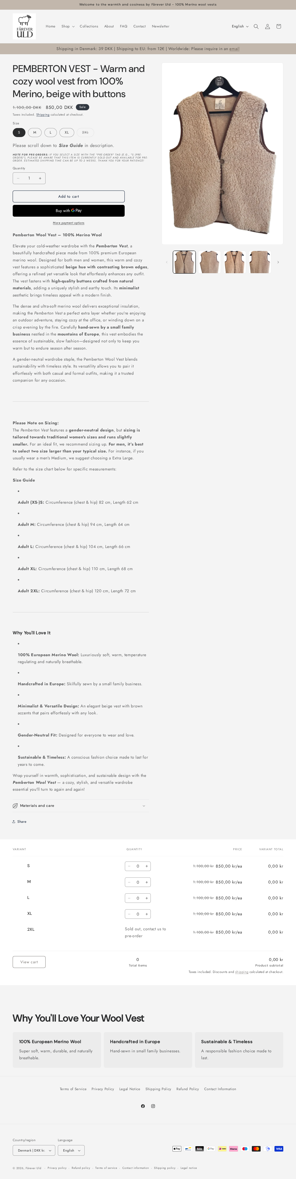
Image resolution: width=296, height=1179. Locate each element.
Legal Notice (129, 1089)
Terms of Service (73, 1089)
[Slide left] (167, 262)
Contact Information (220, 1089)
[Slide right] (278, 262)
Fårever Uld (33, 1168)
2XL (88, 133)
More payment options (68, 223)
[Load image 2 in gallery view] (209, 262)
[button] (68, 26)
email (234, 49)
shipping (242, 972)
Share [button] (21, 821)
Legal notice (189, 1168)
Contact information (135, 1168)
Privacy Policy (103, 1089)
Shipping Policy (158, 1089)
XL (67, 132)
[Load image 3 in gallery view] (234, 262)
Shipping (42, 114)
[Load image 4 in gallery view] (260, 262)
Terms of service (106, 1168)
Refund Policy (187, 1089)
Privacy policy (57, 1168)
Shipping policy (165, 1168)
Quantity (19, 168)
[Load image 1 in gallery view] (184, 262)
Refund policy (81, 1168)
